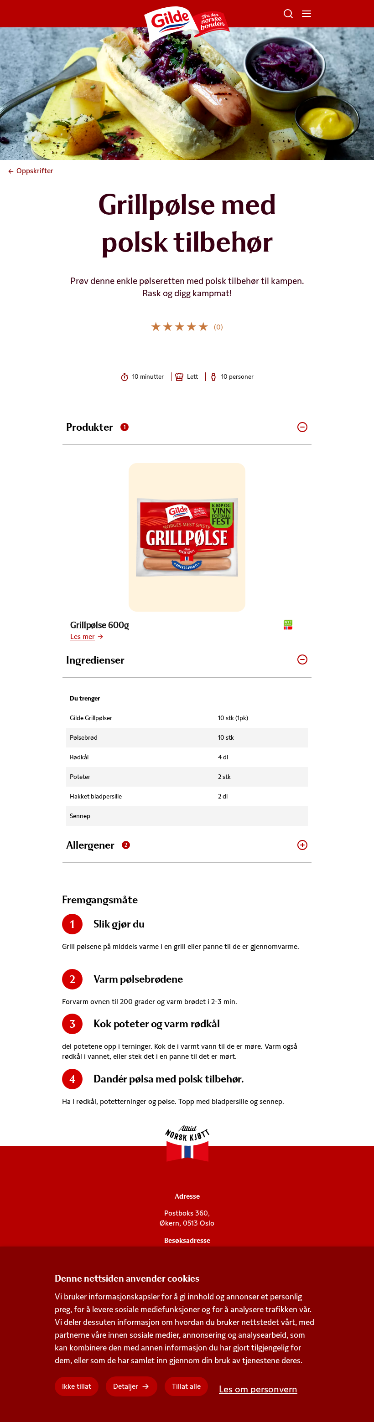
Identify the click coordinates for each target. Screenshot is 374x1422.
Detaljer (125, 1386)
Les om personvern (258, 1389)
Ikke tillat (76, 1386)
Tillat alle (186, 1386)
